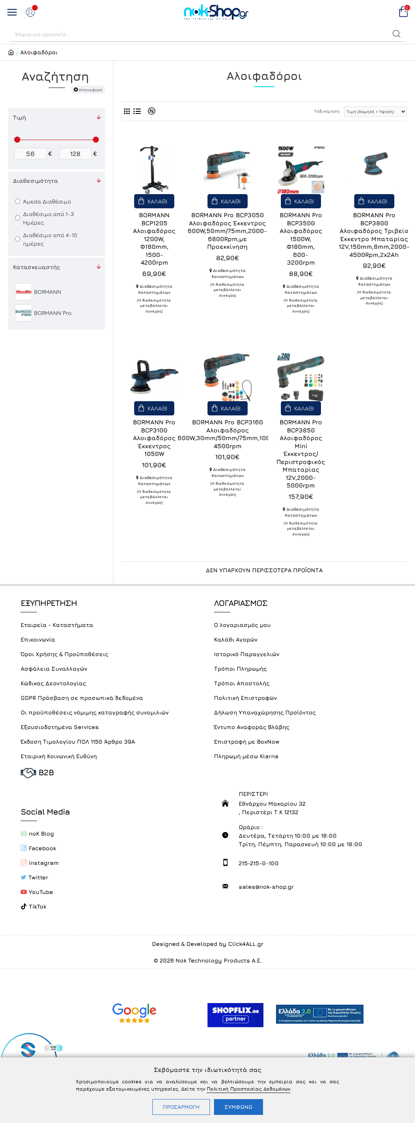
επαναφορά (91, 89)
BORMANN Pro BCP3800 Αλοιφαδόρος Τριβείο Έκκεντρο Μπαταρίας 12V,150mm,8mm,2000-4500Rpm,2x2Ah (374, 235)
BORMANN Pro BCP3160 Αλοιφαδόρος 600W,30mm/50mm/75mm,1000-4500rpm (227, 434)
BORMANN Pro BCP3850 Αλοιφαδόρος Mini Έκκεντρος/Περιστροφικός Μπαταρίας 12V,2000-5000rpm (300, 454)
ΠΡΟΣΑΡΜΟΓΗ (181, 1107)
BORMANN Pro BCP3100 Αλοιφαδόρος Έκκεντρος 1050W (154, 438)
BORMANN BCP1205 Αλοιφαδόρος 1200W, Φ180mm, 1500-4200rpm (154, 239)
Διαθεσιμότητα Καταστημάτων (155, 289)
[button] (397, 34)
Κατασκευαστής (36, 266)
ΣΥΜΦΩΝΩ (238, 1107)
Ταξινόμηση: (327, 111)
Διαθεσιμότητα (35, 180)
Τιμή (19, 117)
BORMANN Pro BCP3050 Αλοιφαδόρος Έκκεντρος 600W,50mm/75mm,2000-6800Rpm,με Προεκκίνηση (227, 231)
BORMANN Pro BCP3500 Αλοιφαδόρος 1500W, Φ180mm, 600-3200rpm (301, 239)
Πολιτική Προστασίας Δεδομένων (248, 1089)
